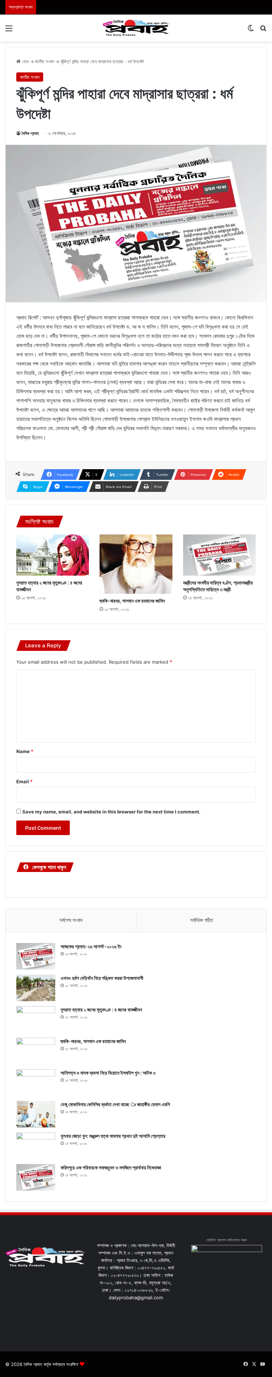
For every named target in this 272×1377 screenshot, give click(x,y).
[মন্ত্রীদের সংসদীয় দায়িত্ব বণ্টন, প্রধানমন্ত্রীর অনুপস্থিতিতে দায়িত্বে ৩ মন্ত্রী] (219, 555)
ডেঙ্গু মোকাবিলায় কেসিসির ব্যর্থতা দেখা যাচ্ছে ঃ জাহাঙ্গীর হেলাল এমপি (115, 1104)
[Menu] (8, 31)
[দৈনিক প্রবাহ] (136, 28)
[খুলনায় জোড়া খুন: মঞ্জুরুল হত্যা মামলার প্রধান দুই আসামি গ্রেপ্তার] (35, 1145)
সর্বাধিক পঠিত (201, 920)
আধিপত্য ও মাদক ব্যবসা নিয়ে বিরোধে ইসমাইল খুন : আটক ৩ (108, 1073)
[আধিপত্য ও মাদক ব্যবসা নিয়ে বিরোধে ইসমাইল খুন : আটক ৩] (35, 1082)
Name (24, 751)
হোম (25, 61)
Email (24, 781)
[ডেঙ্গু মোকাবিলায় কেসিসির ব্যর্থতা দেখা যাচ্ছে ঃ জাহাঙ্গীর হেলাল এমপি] (35, 1114)
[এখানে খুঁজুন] (263, 31)
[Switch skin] (250, 31)
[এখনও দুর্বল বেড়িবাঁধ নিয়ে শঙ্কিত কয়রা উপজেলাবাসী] (35, 988)
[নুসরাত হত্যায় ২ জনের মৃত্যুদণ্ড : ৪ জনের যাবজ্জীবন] (52, 555)
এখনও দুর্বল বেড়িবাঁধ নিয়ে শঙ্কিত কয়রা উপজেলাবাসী (102, 978)
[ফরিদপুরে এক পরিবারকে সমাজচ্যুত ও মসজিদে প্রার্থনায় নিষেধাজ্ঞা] (35, 1177)
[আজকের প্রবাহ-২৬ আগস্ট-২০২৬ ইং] (35, 956)
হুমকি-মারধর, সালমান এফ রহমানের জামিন (132, 601)
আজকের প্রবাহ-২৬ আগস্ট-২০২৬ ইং (91, 946)
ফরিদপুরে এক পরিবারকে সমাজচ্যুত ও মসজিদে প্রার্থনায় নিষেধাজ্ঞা (111, 1167)
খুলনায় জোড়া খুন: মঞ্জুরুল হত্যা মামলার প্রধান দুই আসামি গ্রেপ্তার (113, 1136)
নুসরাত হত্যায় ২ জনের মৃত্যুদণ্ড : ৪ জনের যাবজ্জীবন (101, 1009)
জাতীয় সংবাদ (44, 61)
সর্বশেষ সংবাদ (71, 920)
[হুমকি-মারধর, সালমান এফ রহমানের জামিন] (136, 564)
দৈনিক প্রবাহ (30, 133)
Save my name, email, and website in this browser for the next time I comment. (111, 811)
